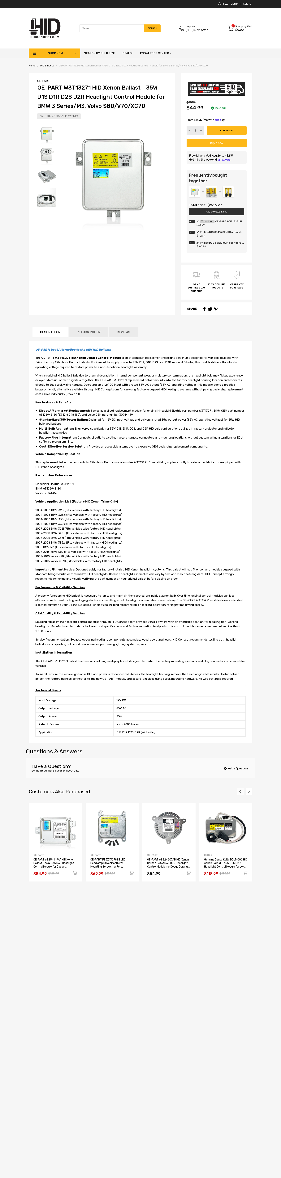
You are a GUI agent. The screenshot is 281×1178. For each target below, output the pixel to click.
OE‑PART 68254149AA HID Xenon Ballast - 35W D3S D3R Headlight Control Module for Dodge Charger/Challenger (53, 865)
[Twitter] (210, 309)
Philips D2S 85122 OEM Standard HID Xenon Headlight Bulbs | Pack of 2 (222, 242)
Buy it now (216, 143)
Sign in (234, 4)
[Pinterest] (216, 309)
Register (247, 4)
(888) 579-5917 (197, 30)
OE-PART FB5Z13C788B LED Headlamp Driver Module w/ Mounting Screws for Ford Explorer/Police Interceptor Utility (111, 865)
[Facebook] (204, 309)
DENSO (208, 855)
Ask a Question (237, 768)
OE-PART (43, 81)
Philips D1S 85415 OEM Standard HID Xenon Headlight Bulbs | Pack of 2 (222, 232)
